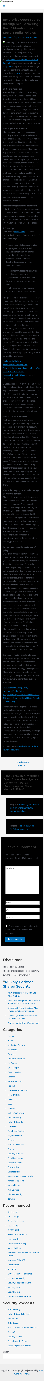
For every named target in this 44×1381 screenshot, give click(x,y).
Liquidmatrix (13, 1239)
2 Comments (8, 37)
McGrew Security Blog (17, 1243)
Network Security (15, 1122)
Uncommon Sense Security (19, 1296)
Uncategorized (14, 1171)
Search (6, 1352)
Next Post (22, 765)
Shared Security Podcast (18, 1341)
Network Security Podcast (19, 1314)
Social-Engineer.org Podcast (19, 1345)
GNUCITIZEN (13, 1230)
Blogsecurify (13, 1212)
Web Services (13, 1190)
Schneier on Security (16, 1278)
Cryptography (13, 1067)
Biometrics (12, 1049)
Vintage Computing (16, 1180)
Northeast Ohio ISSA (16, 1260)
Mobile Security (14, 1117)
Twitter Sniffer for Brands (13, 371)
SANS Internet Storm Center (20, 1273)
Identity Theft (13, 1095)
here (18, 73)
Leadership (12, 1099)
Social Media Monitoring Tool (15, 364)
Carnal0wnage (13, 1216)
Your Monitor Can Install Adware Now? (24, 1023)
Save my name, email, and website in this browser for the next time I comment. (21, 929)
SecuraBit (12, 1332)
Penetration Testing (16, 1131)
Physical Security (15, 1135)
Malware (11, 1108)
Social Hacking (14, 1292)
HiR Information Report (18, 1234)
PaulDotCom (13, 1318)
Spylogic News (14, 1167)
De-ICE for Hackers (16, 1221)
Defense (11, 1076)
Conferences (13, 1063)
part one (9, 66)
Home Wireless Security (18, 1090)
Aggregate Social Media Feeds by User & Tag (21, 368)
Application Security (16, 1045)
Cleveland (12, 1054)
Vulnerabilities (14, 1185)
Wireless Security (15, 1194)
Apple (10, 1040)
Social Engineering (15, 1158)
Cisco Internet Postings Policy (15, 687)
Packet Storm (13, 1264)
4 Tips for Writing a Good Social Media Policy (21, 694)
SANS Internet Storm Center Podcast (23, 1327)
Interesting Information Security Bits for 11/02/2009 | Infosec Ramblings (24, 808)
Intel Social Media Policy (13, 691)
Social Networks (15, 1162)
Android (11, 1036)
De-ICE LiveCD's (14, 1072)
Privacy (11, 1149)
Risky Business (14, 1323)
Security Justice (15, 1336)
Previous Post (22, 762)
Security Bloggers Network (19, 1282)
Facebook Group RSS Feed (14, 375)
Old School (12, 1126)
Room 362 (12, 1269)
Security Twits (14, 1287)
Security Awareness (16, 1153)
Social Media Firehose (12, 361)
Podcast (11, 1140)
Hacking (11, 1086)
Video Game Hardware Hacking (21, 1176)
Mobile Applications (16, 1113)
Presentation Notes (16, 1144)
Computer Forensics (16, 1058)
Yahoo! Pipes (19, 231)
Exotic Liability (14, 1309)
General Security (15, 1081)
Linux (10, 1104)
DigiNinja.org (13, 1225)
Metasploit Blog (14, 1248)
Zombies (11, 1199)
